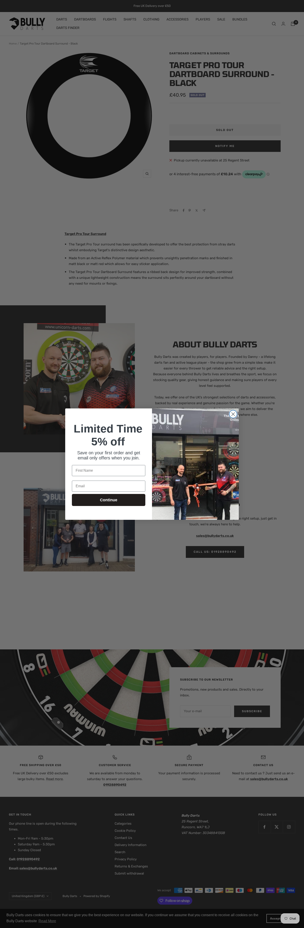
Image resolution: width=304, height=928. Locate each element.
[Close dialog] (233, 414)
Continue (108, 500)
